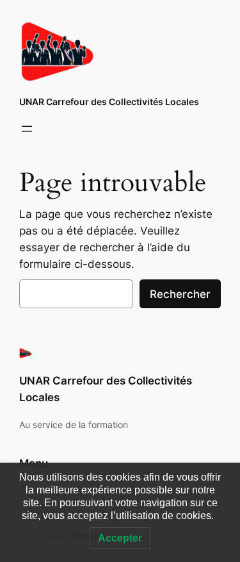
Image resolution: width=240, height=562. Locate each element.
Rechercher (180, 294)
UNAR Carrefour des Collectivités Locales (109, 101)
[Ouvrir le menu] (27, 128)
